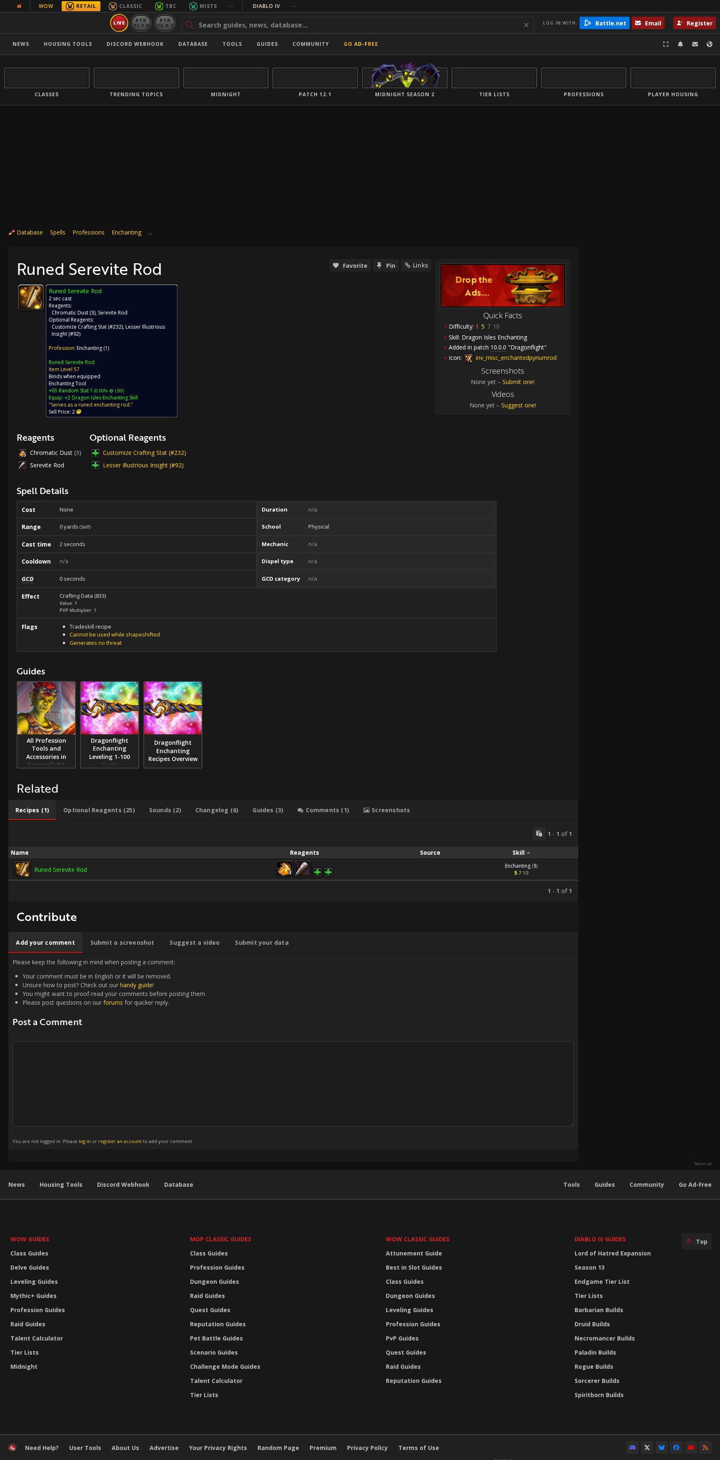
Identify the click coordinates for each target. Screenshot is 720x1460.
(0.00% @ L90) (108, 390)
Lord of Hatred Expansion (613, 1253)
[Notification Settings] (680, 44)
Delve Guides (29, 1267)
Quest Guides (210, 1310)
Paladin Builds (595, 1352)
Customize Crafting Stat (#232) (87, 326)
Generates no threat (96, 642)
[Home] (55, 22)
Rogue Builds (594, 1366)
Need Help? (42, 1448)
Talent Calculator (36, 1338)
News (20, 43)
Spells (57, 232)
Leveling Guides (34, 1281)
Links (420, 265)
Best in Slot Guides (414, 1267)
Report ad (703, 1164)
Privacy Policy (367, 1448)
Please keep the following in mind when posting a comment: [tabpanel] (109, 1051)
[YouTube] (691, 1447)
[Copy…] (539, 833)
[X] (647, 1447)
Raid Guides (27, 1324)
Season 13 (590, 1267)
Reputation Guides (218, 1324)
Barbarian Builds (599, 1310)
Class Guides (29, 1253)
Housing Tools (61, 1184)
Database (193, 43)
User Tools (85, 1448)
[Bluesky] (661, 1447)
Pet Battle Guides (216, 1338)
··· (231, 6)
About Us (125, 1448)
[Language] (709, 44)
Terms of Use (418, 1448)
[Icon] (31, 297)
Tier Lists (24, 1352)
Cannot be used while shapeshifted (115, 634)
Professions (88, 232)
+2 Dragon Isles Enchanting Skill (101, 397)
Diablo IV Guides (600, 1239)
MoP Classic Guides (220, 1239)
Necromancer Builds (605, 1338)
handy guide (136, 985)
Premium (323, 1448)
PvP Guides (402, 1338)
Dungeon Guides (214, 1281)
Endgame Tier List (602, 1281)
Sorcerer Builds (597, 1381)
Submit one (517, 382)
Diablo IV (274, 6)
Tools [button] (232, 43)
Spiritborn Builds (599, 1395)
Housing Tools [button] (68, 43)
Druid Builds (592, 1324)
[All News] (19, 6)
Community (310, 43)
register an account (120, 1141)
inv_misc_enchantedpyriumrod (515, 358)
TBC (171, 6)
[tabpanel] (293, 861)
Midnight (24, 1366)
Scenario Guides (214, 1352)
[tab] (32, 810)
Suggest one (518, 405)
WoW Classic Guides (418, 1239)
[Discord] (632, 1447)
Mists (208, 6)
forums (113, 1002)
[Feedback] (695, 44)
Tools (571, 1184)
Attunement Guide (414, 1253)
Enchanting (126, 232)
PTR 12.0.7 (164, 22)
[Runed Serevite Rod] (22, 869)
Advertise (164, 1448)
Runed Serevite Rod (72, 362)
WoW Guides (29, 1239)
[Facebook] (676, 1447)
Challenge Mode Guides (225, 1366)
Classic (130, 6)
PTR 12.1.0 (141, 22)
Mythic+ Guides (33, 1296)
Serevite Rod (113, 312)
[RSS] (705, 1447)
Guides (267, 43)
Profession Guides (37, 1310)
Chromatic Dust (70, 312)
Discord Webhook (135, 43)
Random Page (278, 1448)
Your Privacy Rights (218, 1448)
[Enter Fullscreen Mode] (666, 44)
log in (85, 1141)
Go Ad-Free (361, 43)
